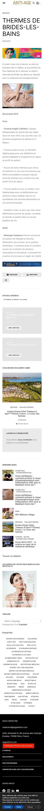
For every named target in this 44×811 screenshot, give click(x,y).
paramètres (36, 802)
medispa (11, 687)
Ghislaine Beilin (14, 680)
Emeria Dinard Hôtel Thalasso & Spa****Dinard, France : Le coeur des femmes (22, 413)
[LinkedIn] (14, 790)
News (17, 511)
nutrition (23, 696)
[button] (16, 424)
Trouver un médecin (11, 556)
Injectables (31, 680)
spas (15, 700)
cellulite (32, 645)
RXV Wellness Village (24, 514)
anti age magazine (28, 642)
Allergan (33, 639)
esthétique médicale (31, 664)
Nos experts (8, 757)
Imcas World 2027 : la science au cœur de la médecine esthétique (25, 544)
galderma (32, 677)
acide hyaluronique (15, 639)
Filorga (20, 677)
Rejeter (19, 807)
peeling (35, 696)
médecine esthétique (22, 690)
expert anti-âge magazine (22, 668)
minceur (32, 687)
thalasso (16, 703)
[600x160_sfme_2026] (22, 53)
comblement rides (14, 658)
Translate (23, 624)
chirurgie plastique (22, 655)
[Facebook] (4, 790)
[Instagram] (9, 790)
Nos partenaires (9, 763)
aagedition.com (9, 742)
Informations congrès (25, 539)
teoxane (34, 700)
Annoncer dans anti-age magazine (18, 746)
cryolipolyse (32, 658)
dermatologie (30, 661)
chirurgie (11, 648)
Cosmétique (20, 471)
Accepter (8, 807)
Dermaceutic (13, 661)
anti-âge (12, 642)
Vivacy (32, 706)
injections (12, 684)
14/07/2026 (22, 420)
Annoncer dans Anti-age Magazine (18, 769)
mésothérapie (33, 693)
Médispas (6, 13)
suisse (24, 700)
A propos (6, 750)
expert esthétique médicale (22, 671)
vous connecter (25, 439)
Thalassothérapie (26, 407)
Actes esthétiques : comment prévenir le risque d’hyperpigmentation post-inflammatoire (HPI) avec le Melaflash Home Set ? (28, 480)
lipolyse (32, 684)
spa (7, 700)
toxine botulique (17, 706)
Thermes (28, 703)
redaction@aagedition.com (14, 727)
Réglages (30, 807)
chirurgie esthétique (22, 651)
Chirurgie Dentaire (28, 648)
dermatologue (11, 664)
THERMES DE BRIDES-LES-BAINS (15, 299)
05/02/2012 (6, 41)
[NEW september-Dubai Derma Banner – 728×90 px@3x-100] (22, 264)
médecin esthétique (13, 693)
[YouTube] (18, 790)
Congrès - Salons (22, 537)
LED (23, 684)
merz (22, 687)
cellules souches (16, 645)
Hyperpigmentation (23, 473)
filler (36, 674)
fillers (10, 677)
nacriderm (10, 696)
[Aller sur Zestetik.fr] (19, 589)
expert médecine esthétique (17, 674)
